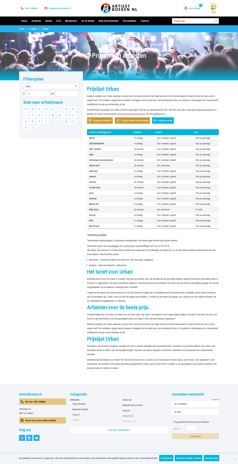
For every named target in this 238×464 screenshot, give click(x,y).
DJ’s (58, 21)
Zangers (76, 419)
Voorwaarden (211, 458)
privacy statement (201, 421)
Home (24, 21)
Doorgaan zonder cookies (188, 458)
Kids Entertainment (108, 21)
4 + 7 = (177, 428)
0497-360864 (31, 8)
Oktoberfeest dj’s (129, 421)
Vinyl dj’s (126, 410)
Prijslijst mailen (165, 120)
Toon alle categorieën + (119, 429)
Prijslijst (33, 28)
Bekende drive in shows (132, 405)
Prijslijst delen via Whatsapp (134, 120)
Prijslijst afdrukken (102, 120)
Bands (48, 21)
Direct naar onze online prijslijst (40, 420)
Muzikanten (71, 21)
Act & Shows (87, 21)
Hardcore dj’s (127, 415)
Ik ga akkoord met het (191, 421)
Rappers (76, 414)
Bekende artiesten (80, 409)
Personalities (129, 21)
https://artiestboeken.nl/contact (131, 113)
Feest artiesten (79, 403)
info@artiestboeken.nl (60, 8)
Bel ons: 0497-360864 (35, 401)
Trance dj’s (127, 399)
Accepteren (166, 458)
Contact (145, 21)
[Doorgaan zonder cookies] (234, 458)
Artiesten (36, 21)
